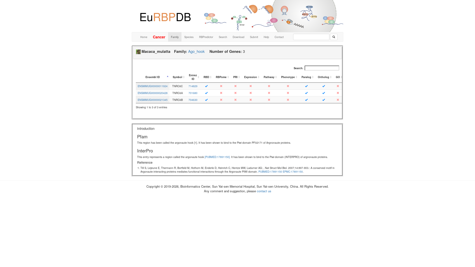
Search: (298, 68)
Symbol (177, 77)
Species (189, 37)
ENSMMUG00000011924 (153, 86)
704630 (193, 100)
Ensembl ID (152, 77)
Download (238, 37)
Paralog (306, 77)
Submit (254, 37)
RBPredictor (206, 37)
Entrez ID (193, 77)
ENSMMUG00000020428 (153, 93)
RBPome (221, 77)
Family (175, 37)
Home (143, 37)
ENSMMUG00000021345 (153, 100)
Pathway (269, 77)
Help (266, 37)
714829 (193, 86)
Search (223, 37)
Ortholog (323, 77)
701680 (193, 93)
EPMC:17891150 (293, 171)
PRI (235, 77)
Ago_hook (196, 51)
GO (338, 77)
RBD (206, 77)
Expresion (250, 77)
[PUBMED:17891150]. (217, 157)
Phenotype (288, 77)
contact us (263, 191)
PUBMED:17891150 (270, 171)
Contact (279, 37)
